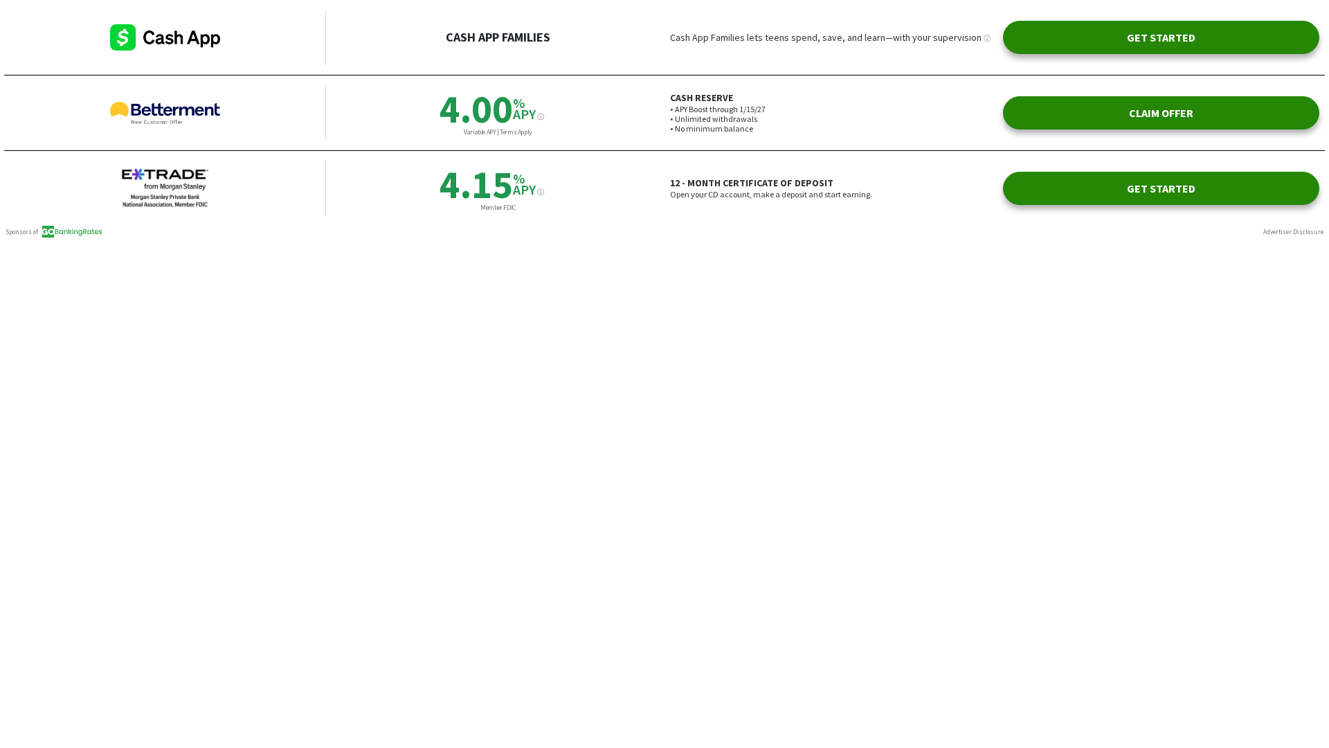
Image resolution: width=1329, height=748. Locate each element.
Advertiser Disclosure (1293, 231)
